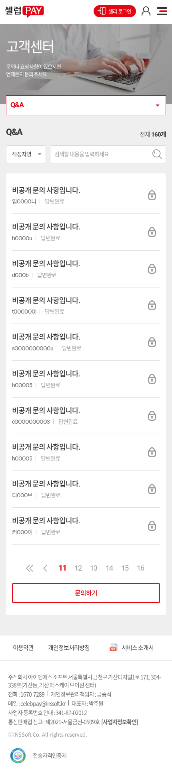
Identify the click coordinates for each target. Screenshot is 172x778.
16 (140, 568)
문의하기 (86, 593)
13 (93, 568)
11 (62, 568)
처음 (29, 568)
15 (124, 568)
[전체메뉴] (162, 11)
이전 (45, 568)
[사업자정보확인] (119, 722)
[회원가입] (146, 11)
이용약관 (23, 647)
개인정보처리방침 (69, 647)
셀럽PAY (24, 12)
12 (78, 568)
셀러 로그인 (119, 11)
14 (109, 568)
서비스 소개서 (138, 647)
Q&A (17, 105)
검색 (157, 154)
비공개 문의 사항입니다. (46, 190)
